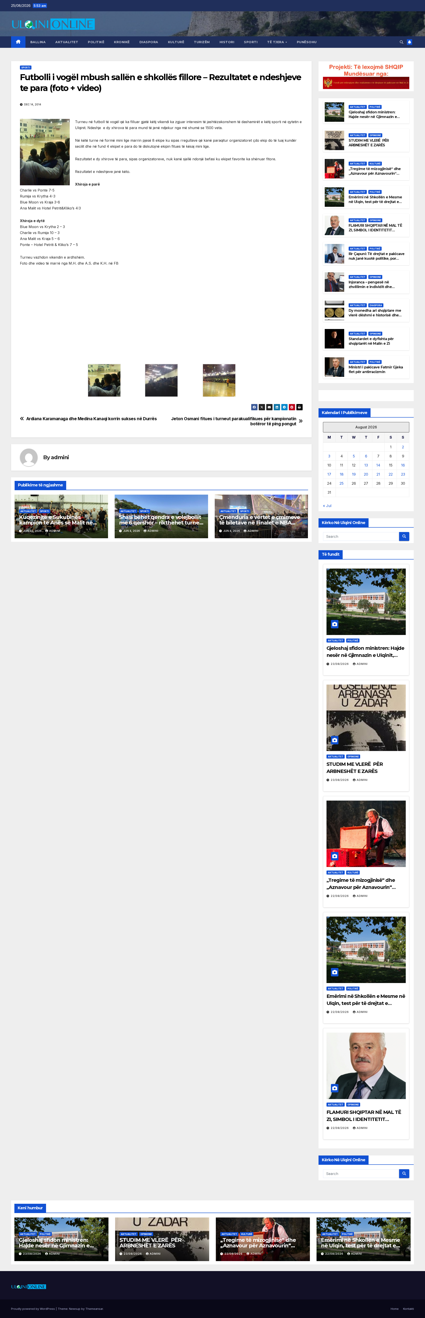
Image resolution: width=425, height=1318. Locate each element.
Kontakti (408, 1308)
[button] (401, 42)
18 (342, 474)
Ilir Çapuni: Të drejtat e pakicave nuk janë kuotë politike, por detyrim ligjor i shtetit (377, 258)
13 (366, 465)
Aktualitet (66, 42)
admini (60, 457)
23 (403, 474)
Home (395, 1308)
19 (354, 474)
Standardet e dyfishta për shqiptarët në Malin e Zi (371, 341)
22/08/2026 (340, 896)
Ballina (38, 42)
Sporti (250, 42)
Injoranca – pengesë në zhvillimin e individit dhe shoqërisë (370, 287)
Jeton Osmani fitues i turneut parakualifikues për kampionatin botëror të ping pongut (233, 421)
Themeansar (94, 1308)
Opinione (375, 135)
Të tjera (276, 42)
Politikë (96, 42)
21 (378, 474)
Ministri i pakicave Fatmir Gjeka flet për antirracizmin (376, 369)
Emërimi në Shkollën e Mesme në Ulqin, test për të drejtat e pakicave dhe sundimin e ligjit (375, 202)
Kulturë (176, 42)
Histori (227, 42)
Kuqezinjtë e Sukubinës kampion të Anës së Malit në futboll (56, 522)
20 (366, 474)
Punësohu (307, 42)
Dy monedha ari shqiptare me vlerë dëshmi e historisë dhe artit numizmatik (375, 315)
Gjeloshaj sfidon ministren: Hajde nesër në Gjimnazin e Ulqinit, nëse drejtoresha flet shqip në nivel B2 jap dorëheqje (376, 119)
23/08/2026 (340, 664)
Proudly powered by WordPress (33, 1308)
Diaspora (148, 42)
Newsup (74, 1308)
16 (403, 465)
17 (329, 474)
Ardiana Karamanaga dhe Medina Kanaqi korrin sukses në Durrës (91, 418)
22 (391, 474)
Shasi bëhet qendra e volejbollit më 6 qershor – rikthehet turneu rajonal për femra (161, 522)
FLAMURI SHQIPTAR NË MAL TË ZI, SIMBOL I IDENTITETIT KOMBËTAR (375, 230)
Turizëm (202, 42)
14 (378, 465)
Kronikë (122, 42)
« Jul (327, 505)
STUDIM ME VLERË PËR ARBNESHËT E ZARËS (369, 142)
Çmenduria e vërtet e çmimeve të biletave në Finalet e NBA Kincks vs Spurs (259, 522)
